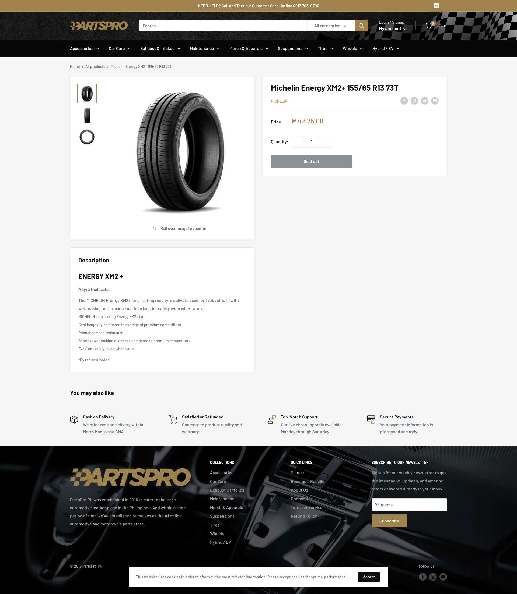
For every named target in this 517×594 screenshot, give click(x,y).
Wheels (350, 48)
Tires (322, 48)
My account (390, 28)
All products (95, 66)
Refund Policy (304, 515)
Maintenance (202, 48)
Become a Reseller (308, 481)
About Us (299, 489)
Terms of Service (307, 507)
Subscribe (389, 520)
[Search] (361, 25)
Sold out (311, 160)
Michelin (279, 101)
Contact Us (301, 498)
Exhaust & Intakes (157, 48)
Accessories (81, 48)
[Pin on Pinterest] (414, 100)
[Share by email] (435, 100)
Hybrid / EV (383, 48)
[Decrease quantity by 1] (297, 141)
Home (75, 66)
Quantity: (279, 141)
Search (297, 472)
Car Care (117, 48)
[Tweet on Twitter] (424, 100)
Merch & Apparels (246, 48)
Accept (369, 577)
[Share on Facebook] (404, 100)
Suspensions (290, 48)
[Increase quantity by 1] (326, 141)
